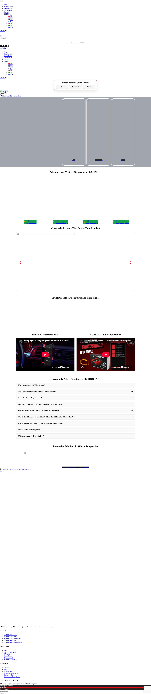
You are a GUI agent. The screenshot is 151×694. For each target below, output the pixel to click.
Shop (5, 52)
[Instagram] (3, 47)
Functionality (8, 54)
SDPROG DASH (10, 640)
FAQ (5, 669)
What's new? (8, 654)
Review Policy (9, 675)
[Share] (3, 691)
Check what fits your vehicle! (11, 96)
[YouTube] (6, 47)
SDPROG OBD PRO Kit (12, 638)
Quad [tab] (89, 87)
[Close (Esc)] (1, 691)
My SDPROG (8, 658)
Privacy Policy (9, 671)
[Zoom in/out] (7, 691)
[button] (75, 385)
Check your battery (10, 652)
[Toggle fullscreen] (5, 691)
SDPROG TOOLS (10, 659)
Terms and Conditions (11, 673)
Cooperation (8, 58)
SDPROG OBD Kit (10, 637)
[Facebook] (1, 47)
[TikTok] (8, 47)
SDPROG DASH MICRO (13, 642)
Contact (6, 59)
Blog (5, 650)
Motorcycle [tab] (75, 87)
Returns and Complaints (12, 677)
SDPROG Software (10, 635)
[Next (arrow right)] (3, 693)
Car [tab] (62, 87)
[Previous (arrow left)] (1, 693)
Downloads (8, 56)
